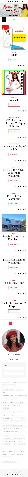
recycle (5, 448)
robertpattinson (8, 451)
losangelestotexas (19, 425)
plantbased (21, 444)
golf (16, 418)
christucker (20, 402)
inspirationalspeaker (17, 421)
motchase (21, 435)
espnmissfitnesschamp (10, 412)
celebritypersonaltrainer (11, 399)
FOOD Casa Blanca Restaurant (14, 261)
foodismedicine (7, 418)
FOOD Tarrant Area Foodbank (14, 238)
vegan (13, 454)
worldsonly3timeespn (9, 461)
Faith (14, 300)
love (4, 428)
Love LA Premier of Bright (14, 148)
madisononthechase (9, 435)
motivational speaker (9, 441)
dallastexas (6, 405)
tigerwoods (20, 451)
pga (14, 444)
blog (4, 392)
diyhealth (6, 408)
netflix (21, 441)
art (4, 385)
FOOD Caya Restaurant (14, 197)
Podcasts (14, 100)
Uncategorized (14, 117)
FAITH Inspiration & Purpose (14, 304)
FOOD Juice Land (14, 283)
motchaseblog (18, 438)
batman (19, 389)
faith (21, 412)
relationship (14, 448)
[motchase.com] (14, 10)
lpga (9, 428)
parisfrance (6, 444)
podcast (14, 52)
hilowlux (5, 421)
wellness (20, 454)
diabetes (15, 405)
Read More (14, 59)
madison (16, 428)
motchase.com (7, 438)
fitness (5, 415)
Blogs (14, 54)
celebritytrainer (8, 402)
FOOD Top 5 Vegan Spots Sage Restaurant (14, 172)
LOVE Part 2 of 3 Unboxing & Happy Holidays (14, 123)
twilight (5, 454)
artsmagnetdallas (8, 389)
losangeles (6, 425)
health (23, 418)
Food (14, 167)
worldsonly (6, 457)
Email (6, 365)
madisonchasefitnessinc (10, 431)
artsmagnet (11, 385)
